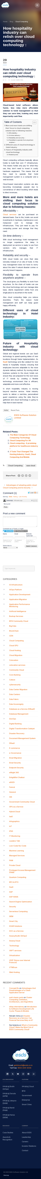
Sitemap (6, 1175)
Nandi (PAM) (8, 1109)
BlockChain (14, 631)
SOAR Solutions (15, 926)
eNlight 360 (14, 772)
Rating (15, 496)
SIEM (11, 916)
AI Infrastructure (15, 585)
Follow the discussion (36, 493)
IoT (10, 826)
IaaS (11, 816)
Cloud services (9, 214)
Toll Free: (13, 1068)
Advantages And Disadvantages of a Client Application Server (22, 990)
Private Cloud (14, 865)
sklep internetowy (16, 1007)
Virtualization (14, 955)
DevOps (12, 719)
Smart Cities (27, 1104)
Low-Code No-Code (17, 846)
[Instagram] (23, 1074)
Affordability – (13, 133)
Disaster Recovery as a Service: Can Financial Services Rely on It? (21, 1018)
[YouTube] (18, 1074)
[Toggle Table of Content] (33, 122)
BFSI (23, 1091)
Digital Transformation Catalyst (22, 728)
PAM (11, 860)
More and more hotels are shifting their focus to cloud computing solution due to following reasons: (19, 128)
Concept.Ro (14, 988)
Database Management (18, 714)
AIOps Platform (15, 590)
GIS (10, 797)
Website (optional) (29, 535)
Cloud (28, 1086)
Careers (25, 1142)
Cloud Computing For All (20, 440)
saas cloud (30, 465)
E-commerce (14, 748)
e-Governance (15, 753)
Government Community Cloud (22, 802)
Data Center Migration (18, 689)
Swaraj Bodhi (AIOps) (18, 936)
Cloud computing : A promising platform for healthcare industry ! (24, 446)
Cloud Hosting (15, 650)
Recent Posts (15, 410)
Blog (11, 21)
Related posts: (13, 154)
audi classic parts (16, 997)
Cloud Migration (15, 655)
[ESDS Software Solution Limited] (8, 419)
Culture (12, 680)
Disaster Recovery (16, 733)
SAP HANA (13, 897)
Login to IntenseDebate (8, 531)
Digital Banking (15, 724)
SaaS (11, 887)
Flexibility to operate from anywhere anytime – (21, 141)
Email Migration (15, 758)
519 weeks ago (18, 500)
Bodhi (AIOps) (8, 1087)
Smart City (13, 921)
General (12, 792)
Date (10, 496)
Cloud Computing (17, 80)
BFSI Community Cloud (18, 621)
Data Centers (14, 694)
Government (27, 1095)
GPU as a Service (16, 807)
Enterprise (26, 1100)
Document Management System (22, 738)
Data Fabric (14, 699)
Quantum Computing (17, 877)
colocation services (17, 665)
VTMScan (13, 967)
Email (16, 534)
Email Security (15, 763)
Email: (11, 1065)
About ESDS (26, 1133)
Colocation (13, 660)
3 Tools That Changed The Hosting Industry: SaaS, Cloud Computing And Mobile (23, 454)
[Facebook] (28, 1074)
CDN (11, 636)
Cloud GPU (13, 645)
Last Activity (23, 496)
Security (12, 906)
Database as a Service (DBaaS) (22, 709)
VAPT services (15, 950)
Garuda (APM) (9, 1094)
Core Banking (14, 675)
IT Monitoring (14, 836)
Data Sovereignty (16, 704)
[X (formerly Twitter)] (13, 1074)
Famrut (12, 787)
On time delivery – (15, 135)
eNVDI (12, 782)
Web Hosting (14, 972)
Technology (14, 946)
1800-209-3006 (24, 1068)
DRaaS (12, 743)
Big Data (12, 626)
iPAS (11, 831)
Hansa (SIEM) (9, 1116)
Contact (25, 1150)
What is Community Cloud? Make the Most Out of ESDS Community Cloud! (23, 1027)
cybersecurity (15, 684)
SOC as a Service (16, 931)
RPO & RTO (13, 882)
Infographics (14, 821)
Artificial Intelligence (17, 611)
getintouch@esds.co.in (23, 1065)
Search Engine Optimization (20, 902)
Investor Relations (29, 1146)
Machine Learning (16, 851)
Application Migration (18, 599)
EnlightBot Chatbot (16, 777)
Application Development (19, 594)
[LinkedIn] (7, 1074)
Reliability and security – (17, 138)
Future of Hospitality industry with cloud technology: (19, 151)
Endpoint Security (16, 768)
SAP (11, 892)
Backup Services (16, 616)
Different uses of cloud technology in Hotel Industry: (20, 146)
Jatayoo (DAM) (9, 1102)
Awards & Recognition (7, 1138)
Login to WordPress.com (21, 531)
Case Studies (8, 1133)
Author (6, 410)
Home (5, 21)
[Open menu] (37, 5)
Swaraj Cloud (14, 941)
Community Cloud (16, 670)
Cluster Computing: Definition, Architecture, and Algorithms (21, 999)
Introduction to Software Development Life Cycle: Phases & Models (23, 1009)
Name (5, 534)
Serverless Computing (18, 911)
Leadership (26, 1137)
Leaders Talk (14, 841)
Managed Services (17, 855)
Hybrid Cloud (14, 811)
